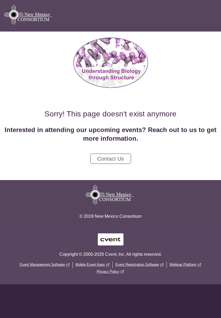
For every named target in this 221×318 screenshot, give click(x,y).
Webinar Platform (183, 264)
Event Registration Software (137, 264)
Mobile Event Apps (90, 264)
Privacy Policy (108, 271)
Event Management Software (42, 264)
